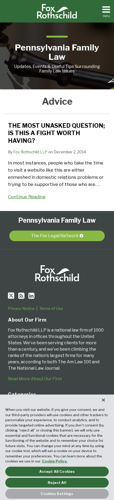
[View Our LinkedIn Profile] (31, 295)
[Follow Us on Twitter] (11, 295)
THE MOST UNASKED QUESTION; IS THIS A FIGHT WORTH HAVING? (56, 133)
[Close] (103, 400)
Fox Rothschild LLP (30, 152)
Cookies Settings (57, 494)
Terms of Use (51, 308)
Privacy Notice (21, 308)
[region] (57, 447)
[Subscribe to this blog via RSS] (21, 295)
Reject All (57, 482)
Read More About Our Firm (35, 378)
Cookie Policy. (54, 461)
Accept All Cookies (57, 471)
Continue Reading (27, 196)
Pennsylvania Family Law (57, 52)
